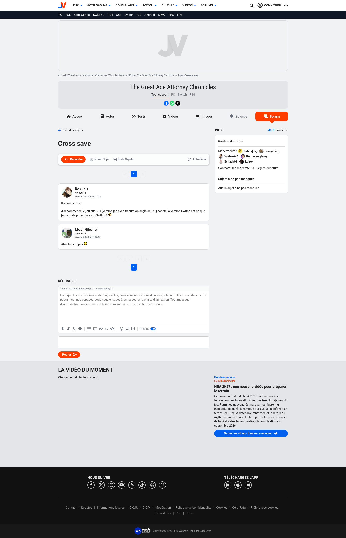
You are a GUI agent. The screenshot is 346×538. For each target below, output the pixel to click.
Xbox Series (82, 15)
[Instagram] (111, 485)
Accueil (62, 75)
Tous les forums (118, 75)
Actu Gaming (97, 5)
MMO (161, 15)
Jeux (75, 5)
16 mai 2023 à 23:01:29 (88, 196)
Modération (163, 507)
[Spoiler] (112, 328)
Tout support (159, 94)
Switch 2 (98, 15)
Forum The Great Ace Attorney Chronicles (152, 75)
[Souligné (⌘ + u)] (74, 328)
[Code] (106, 328)
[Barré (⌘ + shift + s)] (80, 328)
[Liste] (89, 328)
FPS (179, 15)
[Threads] (152, 485)
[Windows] (248, 485)
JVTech (147, 5)
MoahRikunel (86, 229)
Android (149, 15)
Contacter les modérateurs (236, 168)
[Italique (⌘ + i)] (68, 328)
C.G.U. (133, 507)
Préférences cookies (264, 507)
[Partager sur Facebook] (166, 103)
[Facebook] (91, 485)
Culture (168, 5)
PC (60, 15)
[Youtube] (121, 485)
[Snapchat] (162, 485)
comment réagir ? (104, 288)
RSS (178, 513)
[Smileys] (121, 328)
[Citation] (100, 328)
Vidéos (187, 5)
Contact (71, 507)
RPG (171, 15)
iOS (139, 15)
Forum (275, 116)
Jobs (189, 513)
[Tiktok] (142, 485)
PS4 (110, 15)
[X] (101, 485)
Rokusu (81, 189)
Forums (207, 5)
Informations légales (111, 507)
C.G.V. (147, 507)
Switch (128, 15)
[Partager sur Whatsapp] (172, 103)
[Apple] (238, 485)
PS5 (68, 15)
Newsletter (163, 513)
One (118, 15)
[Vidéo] (133, 328)
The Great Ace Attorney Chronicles (87, 75)
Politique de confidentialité (193, 507)
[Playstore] (227, 485)
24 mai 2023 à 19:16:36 (88, 237)
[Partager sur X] (177, 103)
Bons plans (125, 5)
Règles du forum (267, 168)
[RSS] (131, 485)
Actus (110, 116)
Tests (141, 116)
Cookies (221, 507)
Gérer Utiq (239, 507)
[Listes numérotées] (95, 328)
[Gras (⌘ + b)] (62, 328)
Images (207, 116)
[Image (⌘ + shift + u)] (127, 328)
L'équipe (86, 507)
